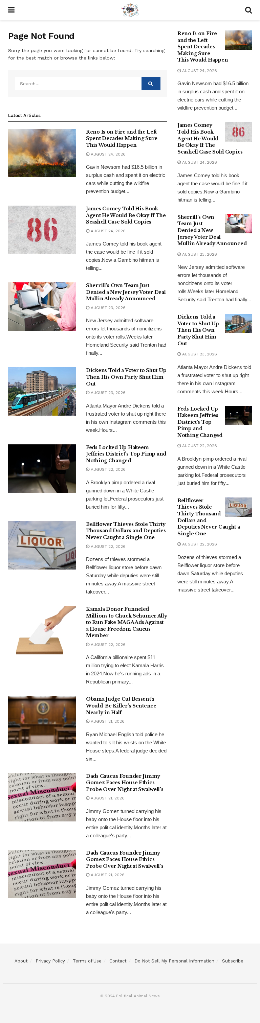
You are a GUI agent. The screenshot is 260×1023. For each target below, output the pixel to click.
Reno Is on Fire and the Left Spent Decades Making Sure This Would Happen (121, 138)
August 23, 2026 (107, 307)
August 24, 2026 (107, 154)
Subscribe (232, 960)
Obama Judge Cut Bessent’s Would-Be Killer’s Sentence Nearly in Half (121, 705)
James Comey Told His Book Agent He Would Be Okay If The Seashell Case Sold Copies (126, 215)
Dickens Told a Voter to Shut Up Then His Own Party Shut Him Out (126, 377)
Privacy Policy (50, 960)
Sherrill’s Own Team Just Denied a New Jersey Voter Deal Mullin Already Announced (126, 292)
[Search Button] (151, 83)
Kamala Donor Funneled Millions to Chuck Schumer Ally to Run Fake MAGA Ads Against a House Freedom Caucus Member (126, 622)
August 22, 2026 (107, 469)
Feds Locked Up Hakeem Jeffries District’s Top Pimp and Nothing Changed (126, 454)
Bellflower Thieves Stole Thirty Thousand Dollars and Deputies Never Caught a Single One (126, 530)
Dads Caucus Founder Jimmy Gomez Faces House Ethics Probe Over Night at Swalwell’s (125, 782)
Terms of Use (87, 960)
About (21, 960)
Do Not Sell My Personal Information (174, 960)
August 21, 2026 (107, 721)
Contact (118, 960)
